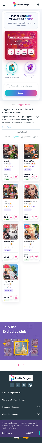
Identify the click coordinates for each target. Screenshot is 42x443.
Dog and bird (9, 241)
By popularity (25, 137)
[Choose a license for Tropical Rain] (36, 177)
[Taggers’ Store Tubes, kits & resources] (11, 67)
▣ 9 (34, 206)
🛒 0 (8, 287)
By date (16, 137)
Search (21, 93)
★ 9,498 (5, 246)
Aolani (6, 161)
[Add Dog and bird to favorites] (11, 257)
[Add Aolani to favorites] (11, 177)
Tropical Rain (29, 161)
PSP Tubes (20, 125)
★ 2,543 (5, 166)
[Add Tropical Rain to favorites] (31, 177)
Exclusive (28, 163)
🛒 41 (9, 206)
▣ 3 (11, 287)
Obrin (6, 163)
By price (35, 137)
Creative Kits (30, 125)
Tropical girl (29, 241)
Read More (6, 127)
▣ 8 (12, 206)
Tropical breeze (30, 201)
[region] (21, 45)
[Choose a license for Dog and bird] (16, 257)
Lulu (5, 201)
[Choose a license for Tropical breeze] (36, 217)
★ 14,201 (26, 206)
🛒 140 (9, 246)
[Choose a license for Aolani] (16, 177)
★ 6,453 (5, 206)
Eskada (7, 203)
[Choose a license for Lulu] (16, 217)
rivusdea (7, 244)
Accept (29, 433)
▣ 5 (33, 246)
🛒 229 (30, 206)
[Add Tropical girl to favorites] (31, 257)
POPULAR (29, 146)
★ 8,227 (26, 246)
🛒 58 (30, 166)
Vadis (27, 203)
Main (13, 104)
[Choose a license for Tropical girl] (36, 257)
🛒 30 (30, 246)
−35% (6, 146)
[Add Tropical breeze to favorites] (31, 217)
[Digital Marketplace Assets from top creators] (30, 67)
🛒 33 (9, 166)
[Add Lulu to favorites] (11, 217)
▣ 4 (33, 166)
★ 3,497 (26, 166)
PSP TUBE (7, 169)
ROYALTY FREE (8, 290)
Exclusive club (28, 175)
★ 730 (5, 287)
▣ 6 (12, 166)
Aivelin (27, 244)
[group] (21, 341)
